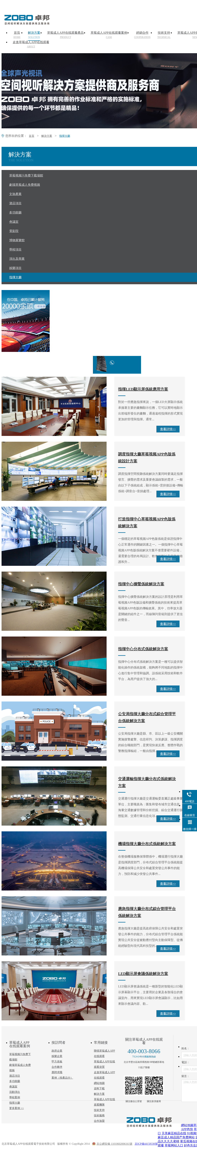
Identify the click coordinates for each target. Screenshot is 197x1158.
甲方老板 (57, 1061)
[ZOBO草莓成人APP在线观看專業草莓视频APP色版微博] (154, 1086)
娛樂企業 (57, 1056)
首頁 (16, 35)
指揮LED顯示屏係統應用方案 (143, 389)
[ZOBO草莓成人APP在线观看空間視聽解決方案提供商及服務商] (27, 23)
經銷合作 (142, 35)
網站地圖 (99, 1083)
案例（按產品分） (62, 1077)
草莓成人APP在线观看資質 (104, 1064)
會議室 (13, 1086)
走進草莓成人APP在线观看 (31, 44)
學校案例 (14, 1097)
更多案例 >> (16, 1108)
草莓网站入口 (174, 1145)
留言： (185, 1076)
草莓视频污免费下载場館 (20, 1057)
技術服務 (99, 1115)
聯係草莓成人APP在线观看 (104, 1053)
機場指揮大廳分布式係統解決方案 (147, 844)
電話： (185, 1062)
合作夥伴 (57, 1066)
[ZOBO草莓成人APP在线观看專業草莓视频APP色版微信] (134, 1086)
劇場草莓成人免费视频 (20, 1068)
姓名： (185, 1048)
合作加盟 (99, 1120)
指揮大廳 (64, 136)
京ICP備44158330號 (146, 1143)
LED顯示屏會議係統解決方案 (143, 973)
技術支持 (163, 35)
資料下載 (99, 1088)
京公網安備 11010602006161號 (114, 1143)
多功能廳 (14, 1081)
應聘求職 (57, 1072)
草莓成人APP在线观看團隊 (104, 1102)
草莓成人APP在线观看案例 (109, 35)
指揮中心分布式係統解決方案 (143, 649)
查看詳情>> (168, 429)
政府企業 (57, 1050)
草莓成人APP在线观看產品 (65, 35)
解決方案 (34, 35)
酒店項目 (14, 1075)
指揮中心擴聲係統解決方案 (141, 584)
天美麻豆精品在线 (174, 1133)
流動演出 (14, 1092)
